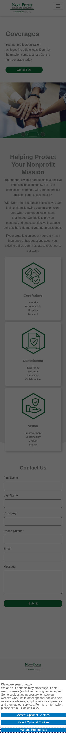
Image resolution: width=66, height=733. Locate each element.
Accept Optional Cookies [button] (33, 715)
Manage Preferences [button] (33, 729)
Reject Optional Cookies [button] (33, 722)
